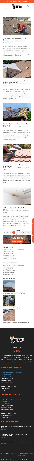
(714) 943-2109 (11, 270)
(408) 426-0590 (11, 255)
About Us (12, 460)
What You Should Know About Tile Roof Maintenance (15, 165)
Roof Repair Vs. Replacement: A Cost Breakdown (16, 322)
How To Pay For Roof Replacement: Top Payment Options (16, 427)
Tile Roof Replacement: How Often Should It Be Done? (16, 124)
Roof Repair (26, 210)
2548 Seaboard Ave (6, 374)
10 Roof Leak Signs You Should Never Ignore (14, 208)
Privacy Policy (21, 455)
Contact (19, 460)
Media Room (25, 460)
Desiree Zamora (9, 41)
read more (3, 429)
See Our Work (4, 460)
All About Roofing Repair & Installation (13, 249)
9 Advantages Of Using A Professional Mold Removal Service (15, 81)
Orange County (13, 455)
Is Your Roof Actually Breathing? (11, 308)
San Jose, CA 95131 (6, 376)
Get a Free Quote (17, 241)
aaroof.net (11, 257)
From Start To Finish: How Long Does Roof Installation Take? (14, 434)
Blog (32, 460)
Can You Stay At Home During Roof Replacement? (14, 38)
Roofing (24, 127)
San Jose (29, 453)
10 (30, 232)
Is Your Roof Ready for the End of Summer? (14, 293)
